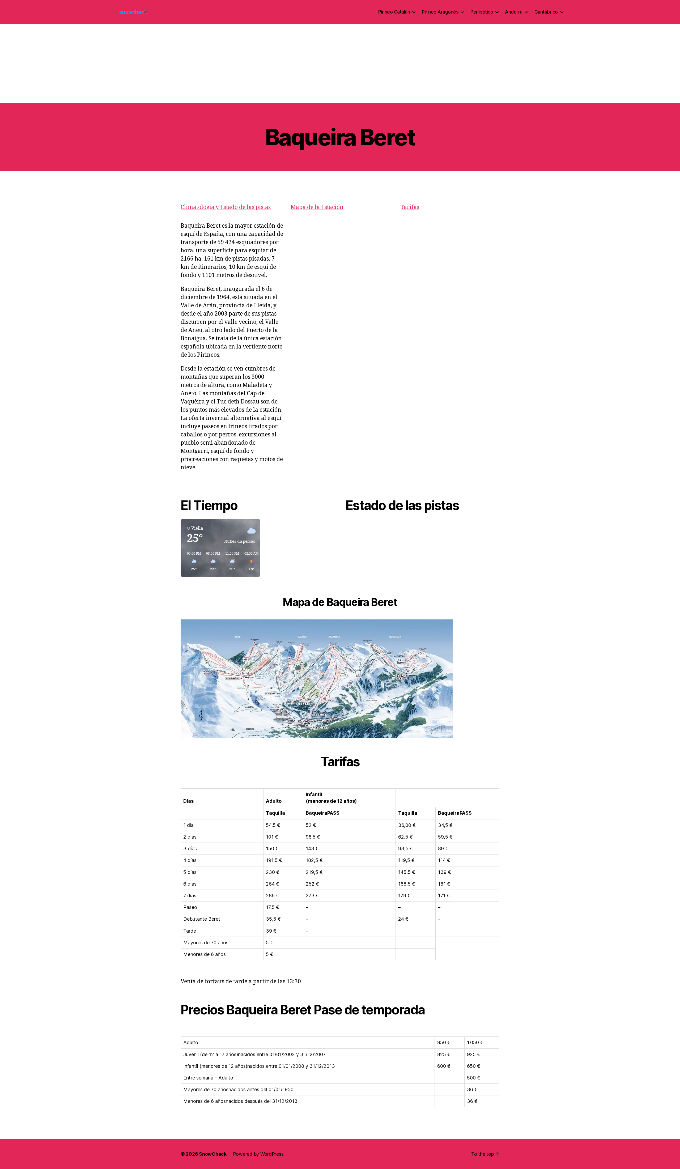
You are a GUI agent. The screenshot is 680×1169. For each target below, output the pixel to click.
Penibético (481, 12)
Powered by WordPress (258, 1154)
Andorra (513, 12)
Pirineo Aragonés (440, 12)
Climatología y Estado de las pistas (226, 207)
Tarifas (410, 207)
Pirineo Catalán (394, 12)
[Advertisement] (340, 63)
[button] (192, 562)
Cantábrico (546, 12)
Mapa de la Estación (317, 207)
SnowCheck (213, 1154)
